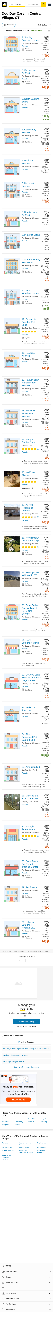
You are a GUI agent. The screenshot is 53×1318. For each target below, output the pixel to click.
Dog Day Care (27, 328)
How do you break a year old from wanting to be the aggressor (26, 1049)
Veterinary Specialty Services (26, 1151)
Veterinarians (24, 1148)
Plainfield (18, 1119)
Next (32, 960)
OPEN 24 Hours (36, 31)
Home (4, 951)
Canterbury (19, 1122)
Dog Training (41, 1143)
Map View (10, 25)
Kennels (5, 1143)
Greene (17, 1124)
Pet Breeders (7, 1148)
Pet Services (31, 951)
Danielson (5, 1119)
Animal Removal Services (25, 1144)
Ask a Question (28, 1042)
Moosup (31, 1122)
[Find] (43, 4)
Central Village (19, 951)
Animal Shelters (8, 1150)
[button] (49, 4)
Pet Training (37, 770)
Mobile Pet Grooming (41, 1151)
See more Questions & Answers (26, 1067)
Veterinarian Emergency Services (6, 1157)
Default (45, 25)
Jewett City (32, 1119)
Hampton (5, 1124)
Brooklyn (5, 1122)
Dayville (44, 1119)
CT (10, 951)
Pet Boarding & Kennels (30, 43)
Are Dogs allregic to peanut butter (15, 1055)
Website (25, 46)
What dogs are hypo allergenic (14, 1062)
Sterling (44, 1122)
